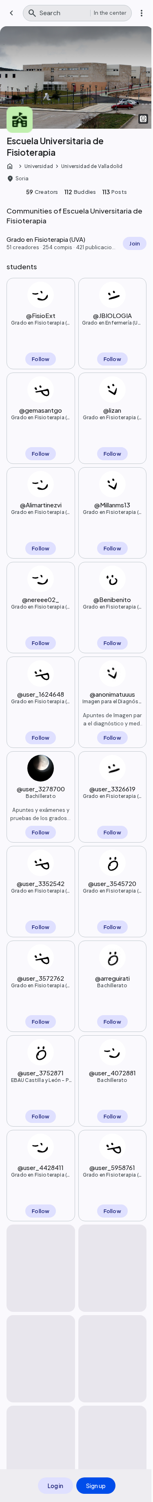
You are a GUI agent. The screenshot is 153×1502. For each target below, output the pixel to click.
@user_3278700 (41, 789)
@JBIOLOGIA (112, 315)
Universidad (38, 166)
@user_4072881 (112, 1073)
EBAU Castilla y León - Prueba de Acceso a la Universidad (41, 1080)
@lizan (112, 410)
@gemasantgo (40, 410)
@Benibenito (112, 599)
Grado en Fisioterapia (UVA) (40, 323)
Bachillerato (41, 796)
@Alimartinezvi (41, 505)
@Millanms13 (112, 505)
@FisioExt (40, 315)
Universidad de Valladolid (92, 166)
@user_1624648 (40, 694)
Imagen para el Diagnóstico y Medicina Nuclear (112, 701)
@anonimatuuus (112, 694)
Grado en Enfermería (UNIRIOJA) (112, 323)
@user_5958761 (112, 1167)
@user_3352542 (40, 883)
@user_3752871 (41, 1073)
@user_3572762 (40, 978)
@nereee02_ (40, 599)
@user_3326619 (112, 789)
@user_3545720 (112, 883)
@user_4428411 (41, 1167)
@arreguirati (112, 978)
